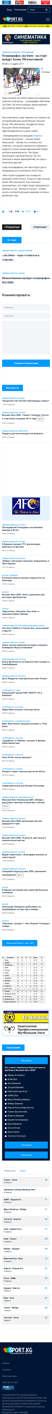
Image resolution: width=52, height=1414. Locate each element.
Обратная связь (9, 1376)
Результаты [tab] (9, 1171)
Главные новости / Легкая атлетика (17, 251)
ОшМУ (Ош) (13, 1095)
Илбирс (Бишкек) (15, 1103)
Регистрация (20, 10)
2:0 (46, 1239)
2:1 (46, 1298)
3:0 (46, 1249)
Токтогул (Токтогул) (17, 1136)
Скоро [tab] (23, 1171)
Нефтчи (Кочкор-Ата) (17, 1091)
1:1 (46, 1199)
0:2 (46, 1308)
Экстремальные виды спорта (32, 626)
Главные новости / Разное (13, 273)
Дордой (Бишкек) (16, 1087)
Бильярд (14, 575)
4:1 (46, 1268)
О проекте (6, 1370)
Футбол (22, 413)
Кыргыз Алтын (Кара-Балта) (21, 1107)
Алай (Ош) (12, 1079)
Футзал (22, 542)
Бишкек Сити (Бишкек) (18, 1120)
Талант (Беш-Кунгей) (17, 1112)
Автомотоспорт (23, 721)
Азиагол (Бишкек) (16, 1116)
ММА (18, 690)
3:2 (46, 1219)
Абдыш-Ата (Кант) (16, 1075)
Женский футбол (26, 797)
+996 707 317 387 (10, 1382)
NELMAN (24, 1412)
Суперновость (8, 690)
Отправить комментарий (26, 363)
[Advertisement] (26, 468)
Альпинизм (28, 52)
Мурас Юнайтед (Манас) (19, 1099)
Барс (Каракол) (15, 1124)
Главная (5, 1363)
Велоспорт (23, 431)
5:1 (46, 1288)
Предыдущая (12, 227)
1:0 (46, 1180)
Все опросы (26, 1060)
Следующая (40, 227)
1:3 (46, 1258)
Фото (40, 419)
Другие (5, 575)
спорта (36, 135)
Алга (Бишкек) (14, 1083)
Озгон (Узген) (14, 1128)
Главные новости (9, 398)
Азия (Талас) (13, 1132)
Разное (22, 398)
